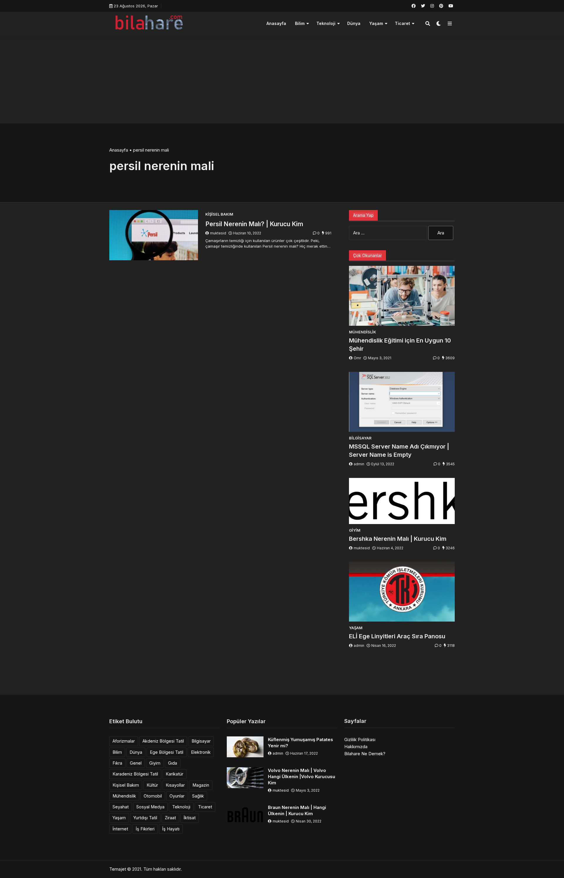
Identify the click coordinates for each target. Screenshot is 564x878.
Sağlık (198, 795)
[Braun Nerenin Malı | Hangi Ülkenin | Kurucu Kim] (245, 814)
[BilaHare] (148, 22)
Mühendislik (124, 795)
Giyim (154, 763)
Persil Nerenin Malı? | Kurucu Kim (254, 224)
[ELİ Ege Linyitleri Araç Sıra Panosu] (402, 592)
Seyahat (121, 806)
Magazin (200, 785)
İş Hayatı (170, 828)
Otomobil (153, 795)
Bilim (300, 23)
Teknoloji (325, 23)
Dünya (353, 23)
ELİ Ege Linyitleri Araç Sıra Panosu (397, 636)
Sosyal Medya (150, 806)
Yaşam (376, 23)
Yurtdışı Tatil (145, 817)
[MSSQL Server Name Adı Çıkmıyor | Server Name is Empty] (402, 402)
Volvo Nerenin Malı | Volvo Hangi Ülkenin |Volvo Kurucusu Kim (301, 776)
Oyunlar (176, 795)
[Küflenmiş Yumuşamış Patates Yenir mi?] (245, 746)
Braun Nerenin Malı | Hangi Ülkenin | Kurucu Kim (297, 810)
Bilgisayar (201, 740)
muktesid (218, 233)
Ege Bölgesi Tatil (166, 752)
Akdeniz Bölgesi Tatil (163, 740)
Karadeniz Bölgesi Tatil (135, 773)
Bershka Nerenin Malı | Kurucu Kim (397, 538)
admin (359, 464)
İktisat (190, 817)
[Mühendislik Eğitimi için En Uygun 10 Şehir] (402, 296)
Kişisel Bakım (126, 785)
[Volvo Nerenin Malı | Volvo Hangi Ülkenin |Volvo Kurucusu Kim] (245, 777)
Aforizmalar (124, 740)
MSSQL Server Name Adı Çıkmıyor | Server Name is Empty (399, 450)
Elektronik (201, 752)
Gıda (172, 763)
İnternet (120, 828)
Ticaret (402, 23)
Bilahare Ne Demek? (364, 753)
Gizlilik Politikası (359, 739)
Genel (136, 763)
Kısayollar (175, 785)
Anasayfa (276, 23)
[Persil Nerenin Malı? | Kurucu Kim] (153, 235)
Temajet (117, 869)
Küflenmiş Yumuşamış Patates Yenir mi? (300, 742)
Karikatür (174, 773)
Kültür (152, 785)
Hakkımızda (355, 746)
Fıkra (117, 763)
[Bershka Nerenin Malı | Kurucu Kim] (402, 501)
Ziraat (170, 817)
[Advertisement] (282, 79)
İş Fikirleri (145, 828)
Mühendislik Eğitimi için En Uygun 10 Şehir (400, 344)
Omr (357, 358)
